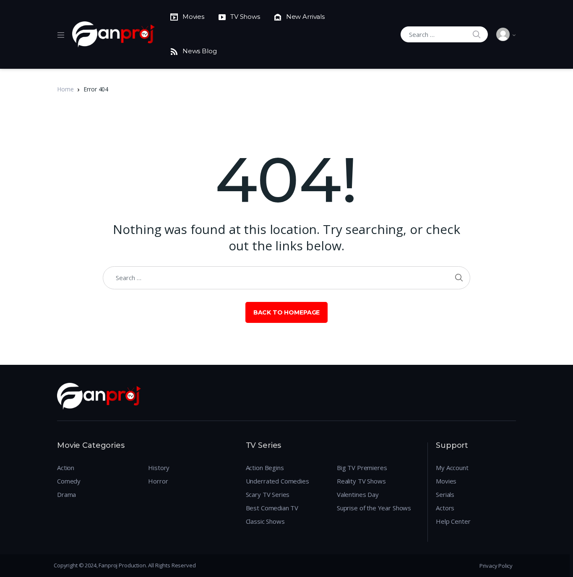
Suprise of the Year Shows (374, 508)
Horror (158, 481)
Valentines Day (358, 494)
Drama (66, 494)
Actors (445, 508)
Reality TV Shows (361, 481)
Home (65, 89)
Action (65, 467)
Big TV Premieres (362, 467)
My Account (452, 467)
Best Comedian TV (272, 508)
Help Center (453, 521)
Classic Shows (265, 521)
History (158, 467)
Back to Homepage (286, 312)
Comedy (69, 481)
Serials (445, 494)
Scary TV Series (268, 494)
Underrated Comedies (277, 481)
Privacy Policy (496, 565)
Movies (446, 481)
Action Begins (265, 467)
